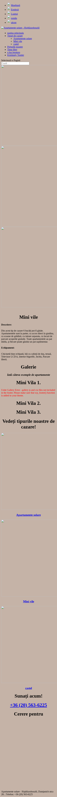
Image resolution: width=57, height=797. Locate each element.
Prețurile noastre (15, 46)
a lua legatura (13, 52)
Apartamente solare (22, 38)
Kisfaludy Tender (15, 55)
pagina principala (15, 33)
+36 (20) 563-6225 (28, 705)
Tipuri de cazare (15, 35)
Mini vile (17, 41)
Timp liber (12, 49)
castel (16, 44)
